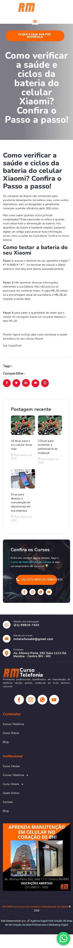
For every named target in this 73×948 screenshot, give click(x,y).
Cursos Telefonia (13, 724)
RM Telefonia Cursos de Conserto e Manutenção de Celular (35, 906)
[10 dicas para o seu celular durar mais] (23, 425)
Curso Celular (11, 766)
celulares (13, 196)
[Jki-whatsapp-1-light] (41, 592)
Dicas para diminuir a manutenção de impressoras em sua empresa (20, 502)
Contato (8, 802)
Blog (6, 742)
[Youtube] (49, 592)
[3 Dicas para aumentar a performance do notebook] (50, 425)
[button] (35, 21)
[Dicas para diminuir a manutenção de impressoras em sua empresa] (23, 479)
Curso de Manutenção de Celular (31, 562)
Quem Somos (11, 793)
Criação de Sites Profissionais (30, 924)
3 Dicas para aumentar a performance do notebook (48, 447)
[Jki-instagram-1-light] (32, 592)
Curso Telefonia (53, 7)
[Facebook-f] (24, 592)
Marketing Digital (58, 924)
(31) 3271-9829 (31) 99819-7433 (39, 580)
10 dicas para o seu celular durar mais (21, 445)
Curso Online (11, 733)
